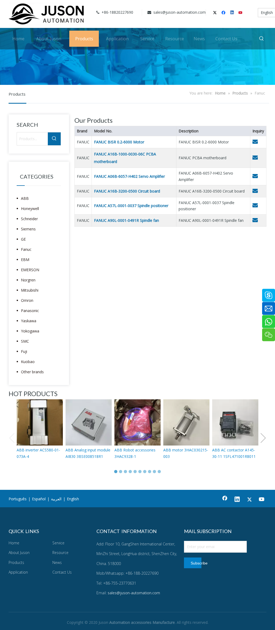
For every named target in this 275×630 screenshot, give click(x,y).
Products (16, 562)
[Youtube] (240, 12)
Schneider (29, 218)
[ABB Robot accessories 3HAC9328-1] (137, 422)
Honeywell (30, 208)
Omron (27, 300)
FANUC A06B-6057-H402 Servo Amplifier (129, 176)
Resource (60, 552)
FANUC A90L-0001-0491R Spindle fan (126, 220)
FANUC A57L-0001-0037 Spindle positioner (131, 205)
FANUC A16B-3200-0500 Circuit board (127, 191)
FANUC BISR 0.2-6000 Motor (119, 141)
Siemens (28, 228)
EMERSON (30, 269)
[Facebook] (224, 12)
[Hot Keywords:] (261, 39)
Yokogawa (30, 331)
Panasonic (30, 310)
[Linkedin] (232, 12)
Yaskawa (28, 320)
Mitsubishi (29, 290)
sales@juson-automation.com (179, 12)
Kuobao (28, 361)
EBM (25, 259)
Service (58, 542)
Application (18, 572)
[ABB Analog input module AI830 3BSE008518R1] (89, 422)
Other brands (32, 371)
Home (14, 542)
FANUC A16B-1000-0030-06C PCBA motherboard (125, 157)
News (57, 562)
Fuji (24, 351)
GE (23, 239)
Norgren (28, 280)
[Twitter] (215, 12)
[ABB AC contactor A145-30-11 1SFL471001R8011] (235, 422)
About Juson (19, 552)
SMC (25, 341)
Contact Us (62, 572)
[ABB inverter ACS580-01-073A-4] (40, 422)
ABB (25, 198)
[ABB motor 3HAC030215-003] (186, 422)
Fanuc (26, 249)
